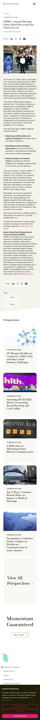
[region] (20, 702)
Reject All (20, 711)
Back (7, 13)
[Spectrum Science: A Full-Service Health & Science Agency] (11, 3)
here (16, 218)
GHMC (12, 297)
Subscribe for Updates (11, 667)
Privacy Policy (8, 679)
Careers (6, 675)
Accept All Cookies (20, 716)
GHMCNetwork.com (25, 274)
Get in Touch (18, 635)
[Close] (36, 688)
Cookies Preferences (20, 706)
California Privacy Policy (11, 683)
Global (12, 304)
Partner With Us (8, 671)
